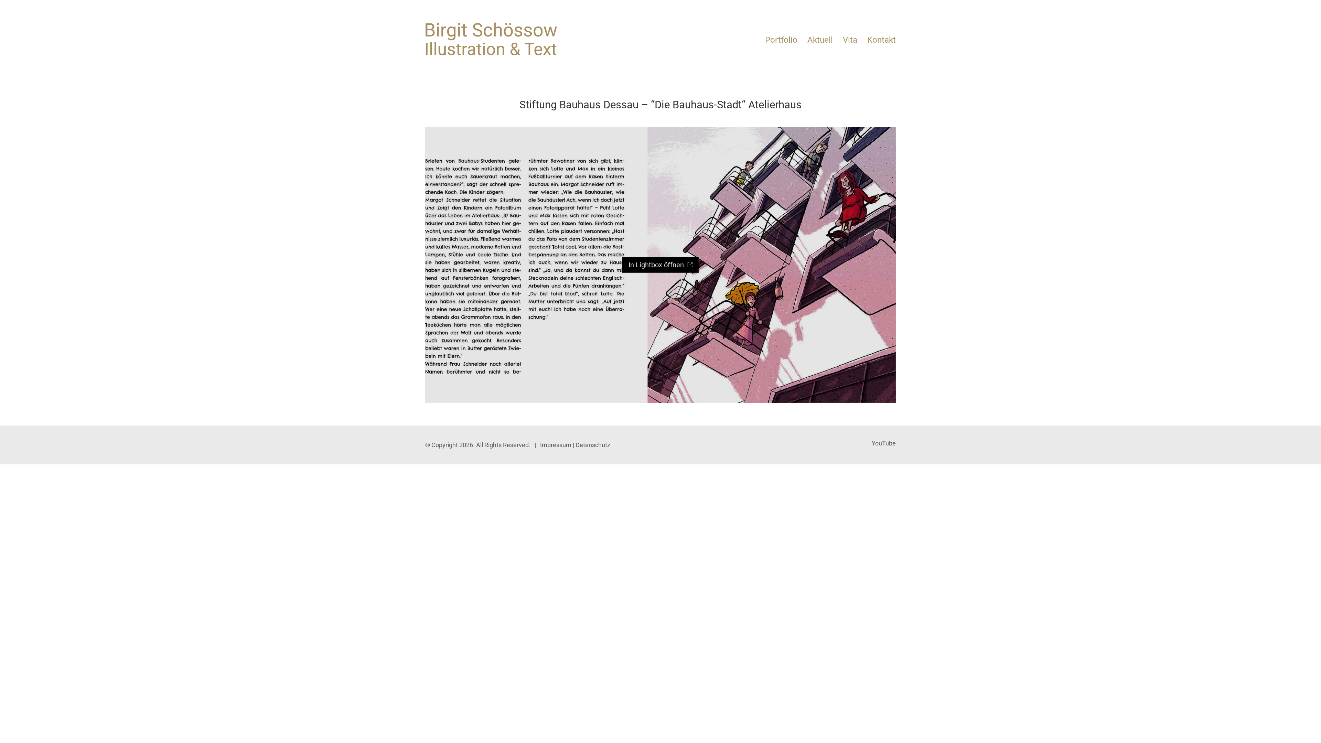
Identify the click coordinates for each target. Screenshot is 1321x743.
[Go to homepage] (491, 39)
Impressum (555, 445)
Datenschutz (593, 445)
